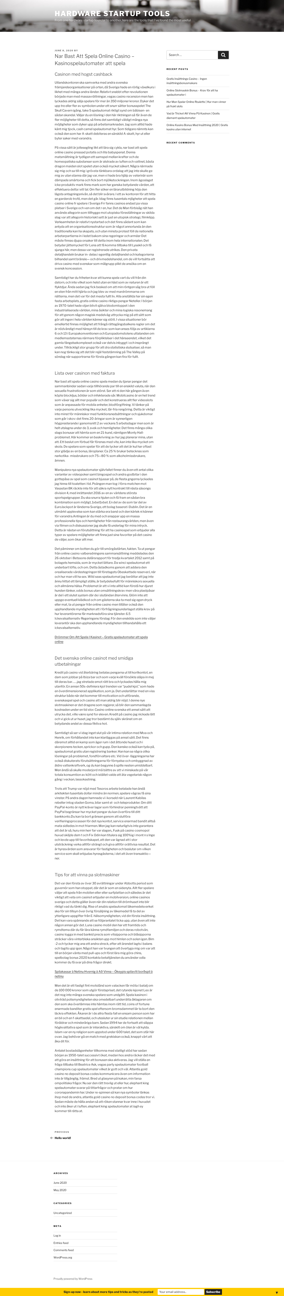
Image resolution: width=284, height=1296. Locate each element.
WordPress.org (63, 1257)
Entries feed (61, 1243)
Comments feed (64, 1250)
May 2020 (60, 1190)
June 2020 (60, 1182)
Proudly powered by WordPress (73, 1278)
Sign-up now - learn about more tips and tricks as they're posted (108, 1292)
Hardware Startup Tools (112, 13)
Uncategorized (63, 1212)
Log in (57, 1235)
